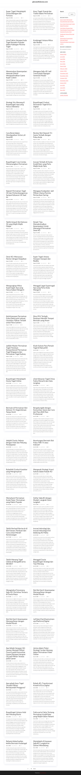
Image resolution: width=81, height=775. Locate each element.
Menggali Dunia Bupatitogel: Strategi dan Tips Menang (43, 561)
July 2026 (62, 56)
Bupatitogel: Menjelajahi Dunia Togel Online (16, 380)
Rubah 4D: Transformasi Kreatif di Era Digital (43, 684)
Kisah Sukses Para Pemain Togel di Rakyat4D (43, 347)
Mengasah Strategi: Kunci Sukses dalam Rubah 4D (43, 470)
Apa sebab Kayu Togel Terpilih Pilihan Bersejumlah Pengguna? (15, 685)
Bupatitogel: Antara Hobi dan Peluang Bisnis (16, 713)
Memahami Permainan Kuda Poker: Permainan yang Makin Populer (15, 500)
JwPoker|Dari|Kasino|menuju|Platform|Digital (43, 620)
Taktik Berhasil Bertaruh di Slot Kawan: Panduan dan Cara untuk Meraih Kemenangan (16, 531)
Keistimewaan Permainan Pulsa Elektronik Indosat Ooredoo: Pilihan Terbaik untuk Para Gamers (16, 319)
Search (62, 11)
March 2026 (63, 66)
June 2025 (62, 87)
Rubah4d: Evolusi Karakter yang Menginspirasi (16, 470)
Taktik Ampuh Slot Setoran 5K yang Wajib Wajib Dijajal (16, 224)
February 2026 (63, 68)
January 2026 (63, 71)
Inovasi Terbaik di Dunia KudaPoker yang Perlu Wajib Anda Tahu (42, 164)
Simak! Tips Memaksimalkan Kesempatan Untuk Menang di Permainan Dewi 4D (42, 226)
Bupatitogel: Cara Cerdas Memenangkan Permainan (16, 163)
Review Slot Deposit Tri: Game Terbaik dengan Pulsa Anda (42, 135)
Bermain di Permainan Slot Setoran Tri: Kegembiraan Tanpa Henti (16, 410)
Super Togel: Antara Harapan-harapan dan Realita (42, 259)
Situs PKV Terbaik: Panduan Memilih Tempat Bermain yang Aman (43, 318)
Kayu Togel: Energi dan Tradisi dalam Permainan (43, 12)
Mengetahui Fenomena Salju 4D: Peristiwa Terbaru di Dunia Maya (17, 592)
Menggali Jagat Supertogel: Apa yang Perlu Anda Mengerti (44, 287)
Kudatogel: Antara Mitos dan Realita (43, 41)
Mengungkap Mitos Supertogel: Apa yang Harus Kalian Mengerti (15, 287)
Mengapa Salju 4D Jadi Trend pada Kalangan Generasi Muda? (42, 73)
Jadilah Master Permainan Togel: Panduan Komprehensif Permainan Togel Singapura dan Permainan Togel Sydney (16, 350)
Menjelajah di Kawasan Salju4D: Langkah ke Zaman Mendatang (42, 743)
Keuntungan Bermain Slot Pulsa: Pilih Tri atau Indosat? (43, 442)
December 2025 (64, 73)
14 (31, 768)
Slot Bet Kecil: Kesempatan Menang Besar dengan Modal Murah (44, 592)
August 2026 (63, 54)
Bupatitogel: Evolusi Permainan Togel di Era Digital (42, 104)
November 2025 (64, 75)
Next (34, 768)
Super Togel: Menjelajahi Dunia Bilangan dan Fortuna (16, 13)
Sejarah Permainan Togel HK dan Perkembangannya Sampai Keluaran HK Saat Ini (16, 194)
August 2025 (63, 83)
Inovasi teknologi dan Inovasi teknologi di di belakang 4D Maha (42, 530)
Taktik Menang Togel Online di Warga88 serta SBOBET (16, 561)
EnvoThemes (43, 772)
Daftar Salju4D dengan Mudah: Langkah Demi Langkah (42, 500)
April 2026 (62, 64)
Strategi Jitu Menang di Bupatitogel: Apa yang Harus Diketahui (15, 104)
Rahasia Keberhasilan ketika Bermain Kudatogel (16, 742)
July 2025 (62, 85)
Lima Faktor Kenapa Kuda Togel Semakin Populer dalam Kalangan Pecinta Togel (16, 43)
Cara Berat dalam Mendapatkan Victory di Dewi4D (15, 135)
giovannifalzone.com (40, 2)
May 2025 (62, 90)
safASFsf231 (17, 17)
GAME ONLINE (64, 95)
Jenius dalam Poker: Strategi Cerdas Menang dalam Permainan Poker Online (43, 651)
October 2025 (63, 78)
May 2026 (62, 61)
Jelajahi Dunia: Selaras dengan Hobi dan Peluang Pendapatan (16, 442)
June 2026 (62, 59)
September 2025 (64, 80)
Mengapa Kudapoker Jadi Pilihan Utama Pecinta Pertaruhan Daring (43, 193)
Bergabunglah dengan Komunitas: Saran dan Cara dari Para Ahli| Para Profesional (44, 411)
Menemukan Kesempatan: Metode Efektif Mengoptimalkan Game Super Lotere (16, 74)
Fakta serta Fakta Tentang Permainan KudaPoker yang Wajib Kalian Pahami (43, 714)
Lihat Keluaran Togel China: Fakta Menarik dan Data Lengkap (44, 381)
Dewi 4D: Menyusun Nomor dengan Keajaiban (16, 258)
